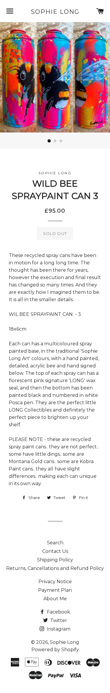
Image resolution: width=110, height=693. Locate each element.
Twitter (58, 620)
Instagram (57, 629)
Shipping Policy (55, 560)
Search (55, 543)
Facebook (58, 612)
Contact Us (55, 551)
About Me (55, 598)
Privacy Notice (55, 581)
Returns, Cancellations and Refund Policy (55, 568)
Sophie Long (55, 11)
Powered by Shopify (55, 649)
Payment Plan (55, 590)
